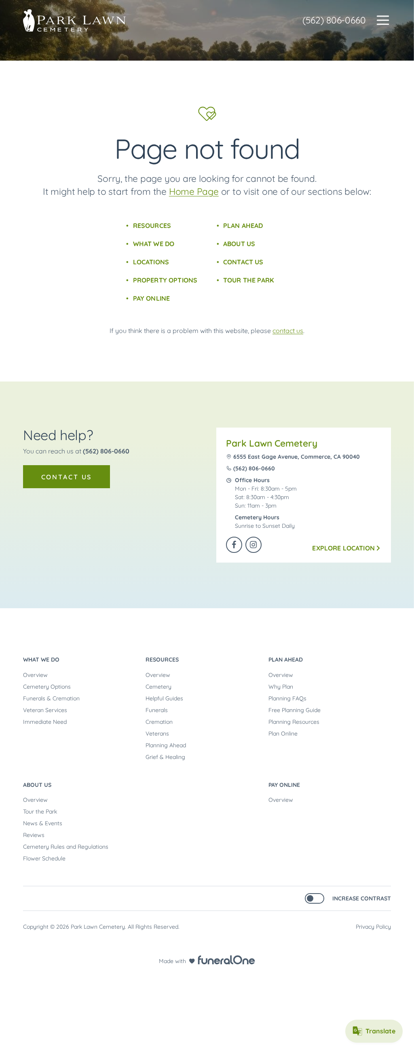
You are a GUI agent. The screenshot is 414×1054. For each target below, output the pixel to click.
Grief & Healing (165, 757)
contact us (287, 331)
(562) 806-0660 (334, 20)
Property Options (165, 280)
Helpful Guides (164, 698)
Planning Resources (293, 721)
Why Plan (280, 686)
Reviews (33, 835)
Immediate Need (45, 721)
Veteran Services (45, 710)
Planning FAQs (287, 698)
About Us (239, 244)
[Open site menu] (383, 20)
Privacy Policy (373, 926)
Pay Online (151, 298)
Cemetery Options (47, 686)
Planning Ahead (166, 745)
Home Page (194, 191)
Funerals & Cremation (51, 698)
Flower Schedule (44, 858)
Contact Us (243, 262)
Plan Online (283, 733)
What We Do (153, 244)
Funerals (157, 710)
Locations (151, 262)
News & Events (42, 823)
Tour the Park (248, 280)
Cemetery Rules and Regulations (65, 846)
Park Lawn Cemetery (271, 443)
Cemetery (158, 686)
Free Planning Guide (294, 710)
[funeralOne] (226, 959)
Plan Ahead (243, 225)
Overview (35, 675)
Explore (343, 548)
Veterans (157, 733)
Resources (152, 225)
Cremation (159, 721)
